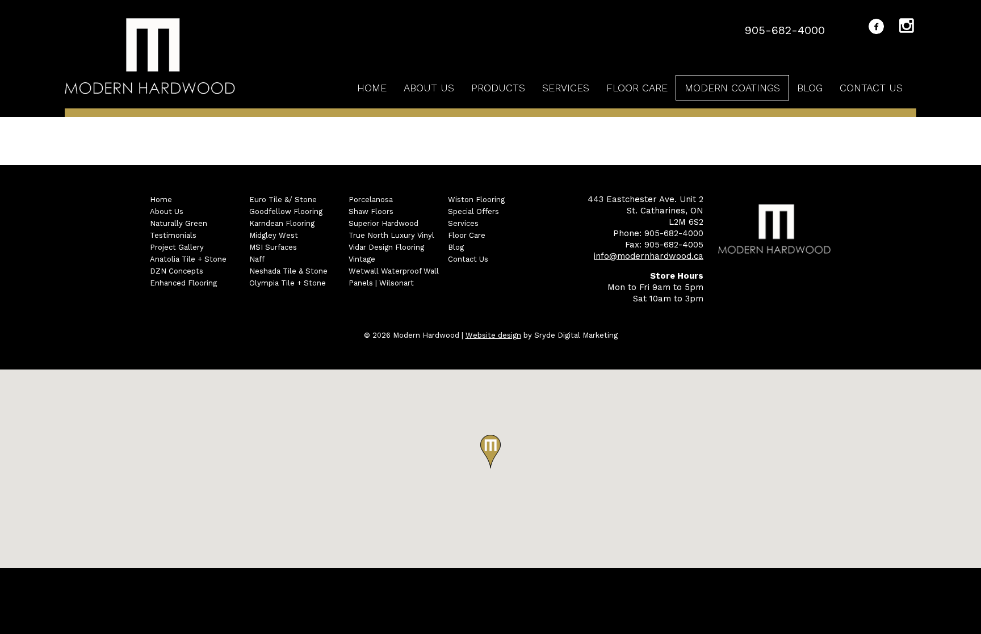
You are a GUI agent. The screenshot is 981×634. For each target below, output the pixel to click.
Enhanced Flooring (183, 283)
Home (372, 88)
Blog (810, 88)
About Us (429, 88)
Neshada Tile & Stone (288, 271)
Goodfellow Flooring (285, 211)
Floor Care (637, 88)
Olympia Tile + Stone (287, 283)
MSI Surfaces (273, 247)
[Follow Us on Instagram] (907, 28)
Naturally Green (178, 223)
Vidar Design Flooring (386, 247)
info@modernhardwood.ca (648, 256)
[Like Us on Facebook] (876, 29)
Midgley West (273, 235)
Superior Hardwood (383, 223)
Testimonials (173, 235)
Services (565, 88)
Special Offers (473, 211)
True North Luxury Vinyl (391, 235)
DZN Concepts (176, 271)
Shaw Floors (371, 211)
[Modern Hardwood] (150, 58)
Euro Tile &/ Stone (283, 199)
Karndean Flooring (282, 223)
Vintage (362, 259)
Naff (257, 259)
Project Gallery (177, 247)
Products (498, 88)
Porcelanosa (371, 199)
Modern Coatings (732, 88)
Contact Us (871, 88)
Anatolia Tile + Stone (188, 259)
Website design (493, 335)
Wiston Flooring (476, 199)
